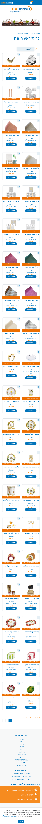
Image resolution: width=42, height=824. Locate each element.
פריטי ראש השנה (22, 33)
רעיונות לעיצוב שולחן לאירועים (21, 779)
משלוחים (22, 752)
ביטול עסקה (22, 762)
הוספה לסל (30, 78)
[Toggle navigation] (39, 2)
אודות (22, 739)
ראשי (38, 33)
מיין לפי (37, 49)
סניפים (22, 757)
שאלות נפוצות (21, 755)
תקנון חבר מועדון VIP (21, 760)
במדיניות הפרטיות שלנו (9, 816)
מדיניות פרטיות (21, 765)
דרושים (22, 742)
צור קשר (21, 744)
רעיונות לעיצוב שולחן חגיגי (22, 774)
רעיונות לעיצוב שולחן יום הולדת (21, 776)
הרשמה (3, 3)
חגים (32, 33)
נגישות (22, 747)
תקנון (21, 749)
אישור (21, 821)
